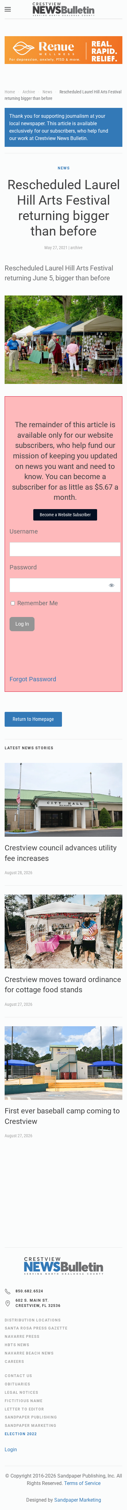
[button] (8, 9)
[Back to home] (63, 9)
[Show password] (112, 585)
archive (76, 247)
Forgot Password (33, 679)
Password (23, 567)
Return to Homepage (33, 719)
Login (11, 1450)
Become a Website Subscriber (65, 514)
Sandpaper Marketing (77, 1500)
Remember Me (37, 603)
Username (24, 531)
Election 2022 (21, 1434)
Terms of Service (82, 1483)
